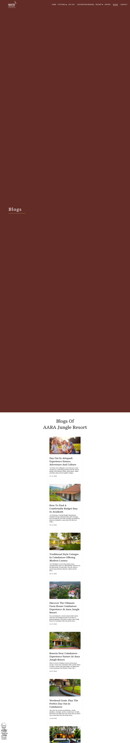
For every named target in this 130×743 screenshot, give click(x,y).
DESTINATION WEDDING (85, 4)
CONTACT (123, 4)
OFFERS (107, 4)
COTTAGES (61, 4)
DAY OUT (71, 4)
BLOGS (115, 4)
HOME (54, 4)
